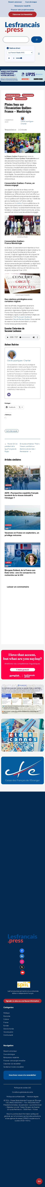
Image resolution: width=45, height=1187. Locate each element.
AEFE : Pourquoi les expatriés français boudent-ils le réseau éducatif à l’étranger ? (21, 495)
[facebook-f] (22, 951)
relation (19, 203)
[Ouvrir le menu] (39, 53)
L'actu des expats (11, 431)
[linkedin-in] (22, 956)
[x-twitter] (22, 967)
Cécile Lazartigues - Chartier (19, 360)
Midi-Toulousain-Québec (21, 317)
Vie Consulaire (21, 99)
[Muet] (14, 58)
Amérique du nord (12, 95)
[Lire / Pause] (9, 58)
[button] (39, 1181)
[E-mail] (9, 394)
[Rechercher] (36, 39)
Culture (9, 99)
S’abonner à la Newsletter (22, 14)
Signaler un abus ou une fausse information (22, 1001)
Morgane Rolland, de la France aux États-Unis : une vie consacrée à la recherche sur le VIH (20, 572)
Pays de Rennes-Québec (21, 319)
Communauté (28, 95)
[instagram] (22, 961)
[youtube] (22, 972)
